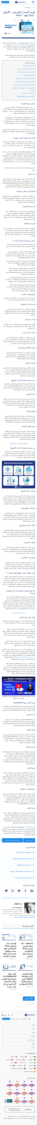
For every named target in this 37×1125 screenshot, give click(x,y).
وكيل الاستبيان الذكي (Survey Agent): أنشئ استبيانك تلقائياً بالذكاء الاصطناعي (26, 979)
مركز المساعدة (24, 1019)
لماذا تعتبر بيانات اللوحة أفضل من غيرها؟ (20, 871)
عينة (25, 829)
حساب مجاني (5, 2)
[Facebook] (25, 890)
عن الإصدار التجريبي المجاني (12, 840)
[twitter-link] (8, 1015)
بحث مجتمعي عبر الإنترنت (27, 657)
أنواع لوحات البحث (28, 75)
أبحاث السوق (29, 629)
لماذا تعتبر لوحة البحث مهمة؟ (25, 69)
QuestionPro (29, 827)
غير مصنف (27, 7)
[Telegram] (6, 890)
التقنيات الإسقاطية (15, 443)
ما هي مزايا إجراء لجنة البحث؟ (25, 72)
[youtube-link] (2, 1015)
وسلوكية (11, 111)
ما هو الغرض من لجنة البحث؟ (23, 852)
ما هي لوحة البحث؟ (28, 65)
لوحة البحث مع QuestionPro (24, 96)
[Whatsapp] (12, 890)
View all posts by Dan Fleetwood (24, 917)
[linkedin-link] (5, 1015)
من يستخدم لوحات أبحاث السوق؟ (24, 81)
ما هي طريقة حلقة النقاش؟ (24, 865)
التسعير (33, 1036)
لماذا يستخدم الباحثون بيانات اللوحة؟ (22, 858)
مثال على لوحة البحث (27, 93)
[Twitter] (19, 890)
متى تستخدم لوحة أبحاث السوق (24, 78)
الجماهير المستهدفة (18, 45)
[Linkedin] (32, 890)
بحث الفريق (31, 107)
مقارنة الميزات (31, 1040)
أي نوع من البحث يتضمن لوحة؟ (23, 877)
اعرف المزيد (29, 840)
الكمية (21, 129)
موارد (33, 1032)
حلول (33, 1043)
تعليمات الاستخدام (17, 1118)
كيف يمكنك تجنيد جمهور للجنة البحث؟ (23, 85)
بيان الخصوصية (25, 1118)
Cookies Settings (8, 1118)
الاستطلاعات (19, 161)
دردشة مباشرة (15, 1019)
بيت (34, 7)
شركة (33, 1047)
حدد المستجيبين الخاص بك (18, 613)
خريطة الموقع (33, 1118)
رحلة (33, 1025)
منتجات (33, 1028)
